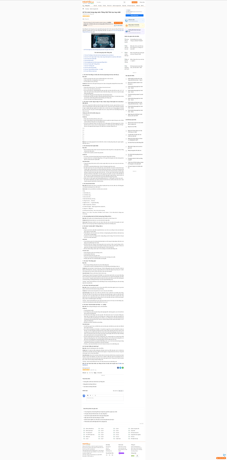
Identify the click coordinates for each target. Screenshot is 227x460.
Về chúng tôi (108, 446)
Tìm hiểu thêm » (90, 25)
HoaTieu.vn (85, 364)
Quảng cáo (108, 449)
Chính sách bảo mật (122, 448)
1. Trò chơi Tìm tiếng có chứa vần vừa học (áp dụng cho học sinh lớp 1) (99, 55)
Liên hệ (107, 448)
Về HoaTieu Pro (109, 450)
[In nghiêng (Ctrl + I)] (92, 395)
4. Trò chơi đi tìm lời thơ (89, 60)
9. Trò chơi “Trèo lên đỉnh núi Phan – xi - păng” (93, 69)
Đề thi (142, 5)
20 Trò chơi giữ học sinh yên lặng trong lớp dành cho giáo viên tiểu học (99, 49)
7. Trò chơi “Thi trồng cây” (89, 65)
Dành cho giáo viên (94, 8)
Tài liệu (120, 363)
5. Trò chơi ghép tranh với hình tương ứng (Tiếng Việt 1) (95, 62)
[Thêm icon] (88, 395)
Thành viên (134, 2)
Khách (129, 10)
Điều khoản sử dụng (122, 446)
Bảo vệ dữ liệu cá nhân (122, 449)
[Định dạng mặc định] (95, 395)
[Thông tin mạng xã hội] (121, 454)
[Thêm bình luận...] (105, 399)
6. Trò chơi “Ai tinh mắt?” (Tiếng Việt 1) (92, 64)
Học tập (87, 8)
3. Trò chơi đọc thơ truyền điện (90, 58)
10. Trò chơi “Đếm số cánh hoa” (90, 71)
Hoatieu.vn (83, 9)
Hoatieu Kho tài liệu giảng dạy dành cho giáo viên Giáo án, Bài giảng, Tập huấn (88, 2)
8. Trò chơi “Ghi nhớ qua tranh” (90, 67)
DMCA (119, 450)
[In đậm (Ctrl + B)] (90, 395)
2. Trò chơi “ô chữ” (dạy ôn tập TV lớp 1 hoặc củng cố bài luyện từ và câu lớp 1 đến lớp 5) (102, 56)
